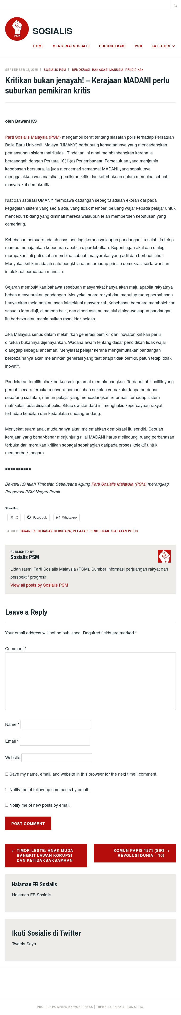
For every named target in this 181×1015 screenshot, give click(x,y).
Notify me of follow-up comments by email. (49, 789)
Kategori (161, 45)
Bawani (26, 531)
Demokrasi (81, 70)
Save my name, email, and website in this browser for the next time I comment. (83, 774)
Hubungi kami (112, 45)
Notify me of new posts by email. (39, 805)
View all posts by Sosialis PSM (39, 585)
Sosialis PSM (55, 70)
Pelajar (80, 531)
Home (38, 45)
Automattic (133, 1007)
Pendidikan (134, 70)
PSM (138, 45)
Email (12, 741)
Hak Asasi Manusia (107, 70)
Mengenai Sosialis (71, 45)
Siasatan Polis (124, 531)
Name (12, 724)
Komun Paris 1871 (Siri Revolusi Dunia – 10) (139, 853)
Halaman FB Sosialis (31, 894)
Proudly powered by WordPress (65, 1007)
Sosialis (52, 30)
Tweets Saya (24, 943)
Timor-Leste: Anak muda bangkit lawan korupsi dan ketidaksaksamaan (45, 855)
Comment (15, 648)
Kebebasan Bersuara (52, 531)
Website (12, 757)
